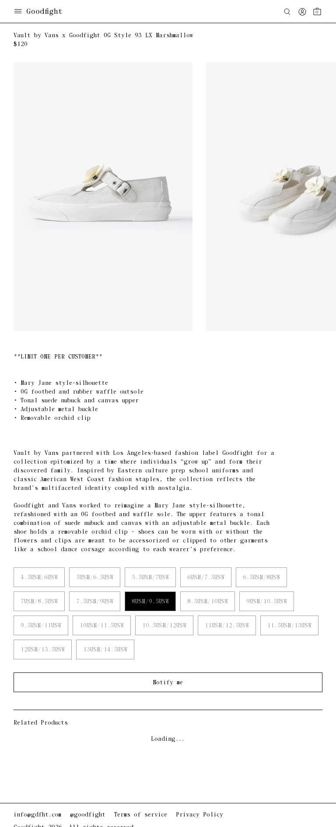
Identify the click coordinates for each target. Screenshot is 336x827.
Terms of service (140, 815)
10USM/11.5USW (102, 626)
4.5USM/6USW (39, 577)
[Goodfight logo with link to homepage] (49, 11)
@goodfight (87, 815)
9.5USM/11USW (41, 626)
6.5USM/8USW (261, 577)
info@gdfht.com (37, 815)
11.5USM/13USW (289, 626)
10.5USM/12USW (164, 626)
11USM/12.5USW (227, 626)
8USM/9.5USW (150, 601)
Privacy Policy (199, 815)
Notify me (168, 682)
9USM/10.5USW (266, 601)
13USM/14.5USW (105, 650)
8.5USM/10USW (207, 601)
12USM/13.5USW (43, 650)
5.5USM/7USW (150, 577)
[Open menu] (18, 12)
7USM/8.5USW (39, 601)
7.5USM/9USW (94, 601)
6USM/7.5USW (205, 577)
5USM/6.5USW (94, 577)
